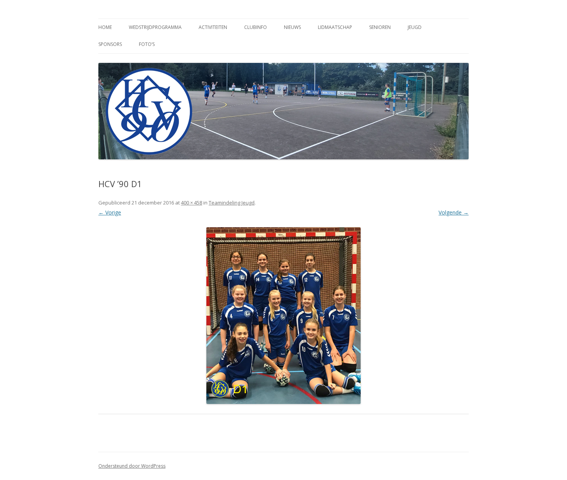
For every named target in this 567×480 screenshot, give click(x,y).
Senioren (380, 27)
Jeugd (415, 27)
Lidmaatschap (335, 27)
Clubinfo (255, 27)
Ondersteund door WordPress (131, 466)
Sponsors (110, 44)
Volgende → (454, 212)
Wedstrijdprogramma (155, 27)
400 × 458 (191, 202)
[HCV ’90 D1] (283, 315)
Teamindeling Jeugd (232, 202)
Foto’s (147, 44)
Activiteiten (213, 27)
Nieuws (292, 27)
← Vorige (109, 212)
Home (105, 27)
